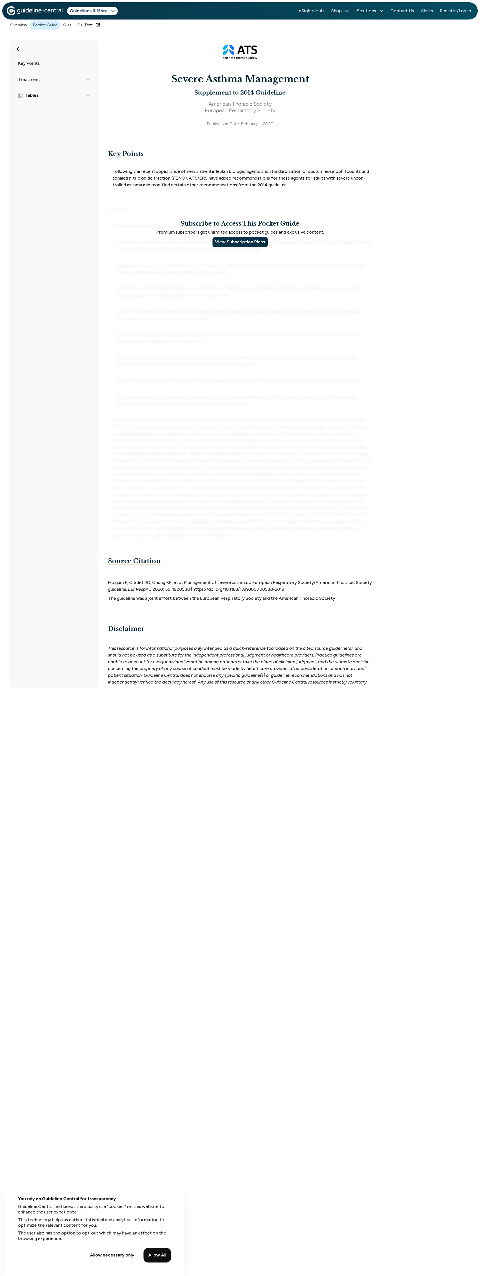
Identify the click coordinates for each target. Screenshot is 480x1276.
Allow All (157, 1255)
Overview (18, 25)
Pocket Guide (45, 25)
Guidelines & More (89, 11)
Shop (336, 11)
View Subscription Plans (240, 242)
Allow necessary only (112, 1255)
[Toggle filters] (18, 49)
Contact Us (402, 11)
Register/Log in (455, 11)
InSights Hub (311, 11)
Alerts (427, 11)
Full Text (85, 25)
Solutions (366, 11)
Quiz (67, 25)
